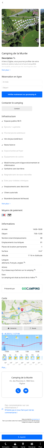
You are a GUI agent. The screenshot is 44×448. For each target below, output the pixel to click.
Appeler (23, 437)
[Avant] (2, 2)
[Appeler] (18, 390)
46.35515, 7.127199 (12, 334)
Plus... (4, 367)
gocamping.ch (36, 419)
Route (34, 328)
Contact (17, 109)
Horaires (13, 328)
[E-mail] (25, 390)
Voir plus (5, 70)
